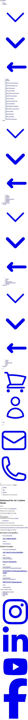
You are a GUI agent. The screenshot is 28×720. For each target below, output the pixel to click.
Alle (6, 280)
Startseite (5, 487)
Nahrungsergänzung (9, 199)
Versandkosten (13, 508)
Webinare (7, 284)
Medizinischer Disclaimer (8, 591)
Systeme (7, 197)
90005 (8, 513)
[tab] (15, 520)
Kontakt (4, 366)
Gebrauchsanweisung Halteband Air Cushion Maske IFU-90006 (14, 527)
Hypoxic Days (8, 281)
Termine (4, 204)
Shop (4, 120)
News (6, 363)
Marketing (7, 200)
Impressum (5, 593)
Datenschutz (5, 594)
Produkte (5, 4)
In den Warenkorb (4, 517)
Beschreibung (6, 520)
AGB (4, 595)
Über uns (5, 285)
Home (4, 2)
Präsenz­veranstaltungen (10, 282)
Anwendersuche (6, 202)
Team (6, 361)
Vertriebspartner (8, 362)
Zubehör (7, 201)
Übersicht (7, 80)
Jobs (6, 365)
